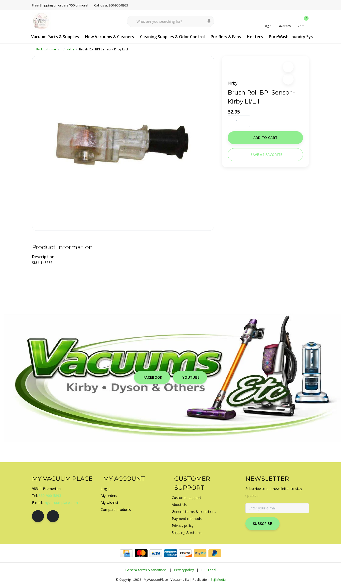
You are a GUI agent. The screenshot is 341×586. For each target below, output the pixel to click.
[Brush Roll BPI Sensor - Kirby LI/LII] (123, 143)
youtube (190, 377)
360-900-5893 (50, 495)
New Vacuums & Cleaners (109, 36)
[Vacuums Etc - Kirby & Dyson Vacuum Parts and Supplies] (41, 21)
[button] (288, 67)
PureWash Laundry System (295, 36)
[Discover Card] (185, 553)
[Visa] (156, 553)
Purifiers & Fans (226, 36)
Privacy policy (184, 570)
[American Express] (170, 553)
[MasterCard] (141, 553)
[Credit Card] (126, 553)
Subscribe (262, 523)
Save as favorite (266, 154)
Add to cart (265, 137)
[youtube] (53, 516)
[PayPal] (200, 553)
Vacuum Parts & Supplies (55, 36)
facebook (153, 377)
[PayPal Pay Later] (214, 553)
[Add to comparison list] (288, 79)
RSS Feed (208, 570)
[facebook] (38, 516)
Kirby (232, 83)
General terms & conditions (146, 570)
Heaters (255, 36)
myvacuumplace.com (61, 502)
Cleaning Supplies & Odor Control (172, 36)
